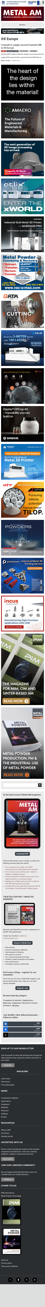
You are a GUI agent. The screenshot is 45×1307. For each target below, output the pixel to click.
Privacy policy (6, 1263)
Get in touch (7, 1159)
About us (4, 1260)
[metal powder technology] (11, 1242)
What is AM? (6, 1130)
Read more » (16, 60)
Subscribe (8, 1065)
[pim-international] (11, 1212)
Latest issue (5, 1079)
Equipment (33, 51)
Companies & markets (12, 1000)
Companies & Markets (9, 1098)
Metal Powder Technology (11, 1196)
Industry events (7, 1136)
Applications (24, 51)
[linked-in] (34, 1279)
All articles (5, 1133)
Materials (7, 1003)
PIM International (7, 1193)
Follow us (8, 1179)
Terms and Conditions (9, 1266)
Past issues (5, 1082)
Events (34, 1003)
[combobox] (22, 785)
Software (7, 1005)
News (3, 51)
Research (26, 1003)
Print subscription (8, 1085)
